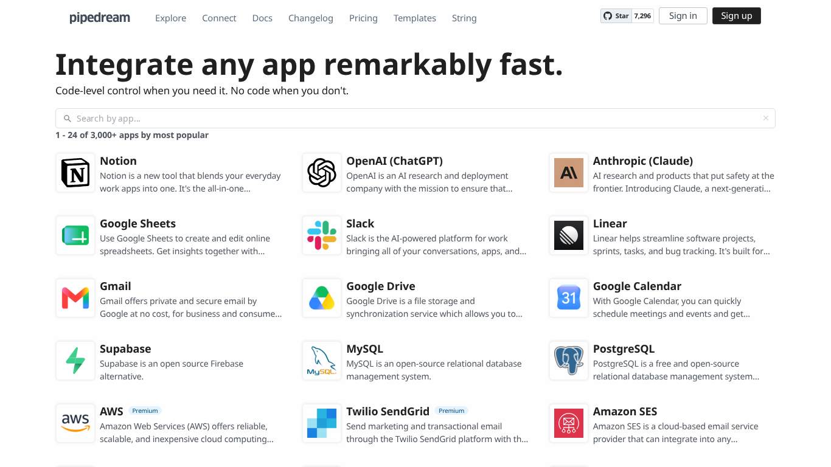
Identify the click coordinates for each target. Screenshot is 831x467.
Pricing (363, 18)
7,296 (643, 16)
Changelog (310, 18)
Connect (219, 18)
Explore (170, 18)
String (464, 18)
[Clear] (766, 118)
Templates (415, 18)
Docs (262, 18)
